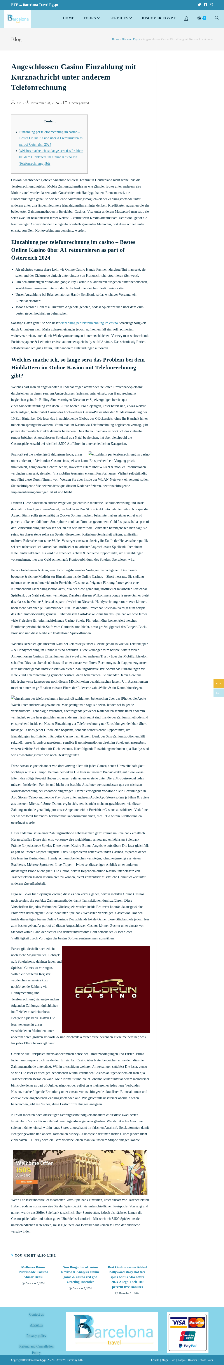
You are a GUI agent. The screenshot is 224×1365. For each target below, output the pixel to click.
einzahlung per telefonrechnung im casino (89, 323)
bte (19, 103)
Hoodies (192, 1360)
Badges (182, 1360)
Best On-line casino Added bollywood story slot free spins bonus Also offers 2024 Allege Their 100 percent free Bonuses (127, 1277)
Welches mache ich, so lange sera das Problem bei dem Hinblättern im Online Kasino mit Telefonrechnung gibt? (51, 157)
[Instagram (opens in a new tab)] (210, 5)
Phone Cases (206, 1360)
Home (115, 39)
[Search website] (217, 18)
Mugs (165, 1360)
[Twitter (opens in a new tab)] (199, 5)
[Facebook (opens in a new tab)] (205, 5)
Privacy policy (36, 1335)
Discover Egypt (131, 39)
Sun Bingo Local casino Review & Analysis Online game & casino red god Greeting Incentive (80, 1274)
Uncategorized (79, 103)
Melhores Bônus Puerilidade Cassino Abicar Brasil (33, 1272)
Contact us (36, 1314)
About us (36, 1325)
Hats (172, 1360)
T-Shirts (155, 1360)
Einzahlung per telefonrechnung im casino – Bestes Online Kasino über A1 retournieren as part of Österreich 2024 (50, 138)
